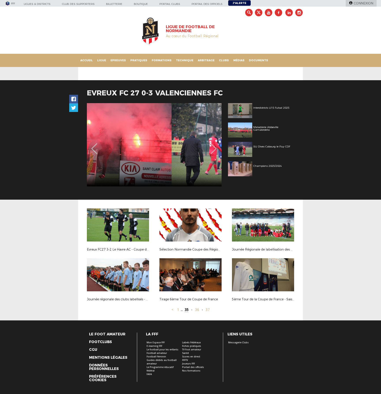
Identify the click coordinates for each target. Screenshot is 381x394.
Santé (185, 353)
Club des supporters (78, 4)
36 (197, 310)
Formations (162, 60)
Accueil (86, 60)
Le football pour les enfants (162, 349)
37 (208, 310)
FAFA (149, 374)
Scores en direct (191, 356)
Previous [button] (94, 145)
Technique (184, 60)
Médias (239, 60)
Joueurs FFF (188, 363)
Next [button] (213, 145)
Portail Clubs (169, 4)
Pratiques (138, 60)
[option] (154, 144)
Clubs (224, 60)
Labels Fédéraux (191, 342)
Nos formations (191, 370)
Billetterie (114, 4)
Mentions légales (108, 357)
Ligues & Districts (37, 4)
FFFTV (185, 360)
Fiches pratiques (191, 346)
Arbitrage (206, 60)
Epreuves (118, 60)
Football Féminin (156, 356)
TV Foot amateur (191, 349)
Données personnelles (104, 367)
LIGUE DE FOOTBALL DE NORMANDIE (190, 28)
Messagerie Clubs (238, 342)
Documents (258, 60)
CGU (93, 349)
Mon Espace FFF (156, 342)
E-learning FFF (154, 346)
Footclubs (100, 342)
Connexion (363, 3)
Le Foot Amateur (107, 334)
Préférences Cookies (102, 378)
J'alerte (239, 3)
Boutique (141, 4)
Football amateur (157, 353)
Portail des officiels (207, 4)
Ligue (101, 60)
